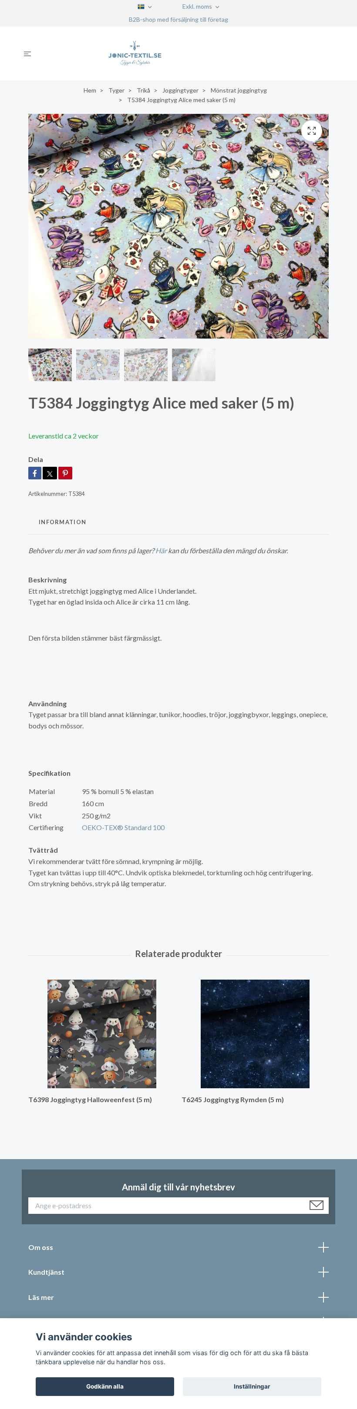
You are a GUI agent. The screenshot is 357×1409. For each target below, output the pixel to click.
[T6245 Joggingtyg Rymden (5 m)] (255, 1034)
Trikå (143, 90)
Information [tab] (62, 521)
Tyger (116, 90)
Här (161, 550)
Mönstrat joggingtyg (239, 90)
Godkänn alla (105, 1386)
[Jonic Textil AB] (186, 53)
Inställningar (252, 1386)
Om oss (40, 1247)
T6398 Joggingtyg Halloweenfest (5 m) (90, 1099)
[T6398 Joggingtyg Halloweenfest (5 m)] (101, 1034)
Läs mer (41, 1297)
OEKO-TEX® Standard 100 (123, 827)
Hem (90, 90)
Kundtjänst (46, 1272)
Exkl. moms (197, 6)
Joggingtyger (180, 90)
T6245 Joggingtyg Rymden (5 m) (233, 1099)
